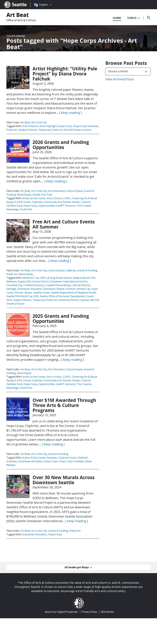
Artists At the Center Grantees (39, 457)
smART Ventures (65, 205)
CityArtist (37, 202)
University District (68, 300)
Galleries (71, 270)
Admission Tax (30, 277)
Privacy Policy (89, 611)
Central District (40, 281)
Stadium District (28, 129)
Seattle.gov (10, 1)
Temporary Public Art (50, 129)
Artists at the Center (34, 198)
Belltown (11, 281)
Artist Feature (30, 126)
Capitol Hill (24, 281)
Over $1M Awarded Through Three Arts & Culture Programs (64, 405)
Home (117, 18)
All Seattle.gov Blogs (77, 567)
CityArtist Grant (67, 457)
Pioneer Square (23, 292)
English (43, 4)
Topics (132, 18)
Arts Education (56, 191)
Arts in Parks (54, 198)
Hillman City (83, 289)
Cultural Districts (80, 285)
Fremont (70, 289)
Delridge (11, 289)
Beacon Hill (88, 277)
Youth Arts (26, 209)
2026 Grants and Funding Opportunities (61, 144)
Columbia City (14, 285)
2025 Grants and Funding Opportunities (61, 318)
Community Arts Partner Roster (62, 202)
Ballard (77, 277)
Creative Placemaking (57, 285)
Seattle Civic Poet (42, 194)
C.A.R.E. (67, 198)
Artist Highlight (48, 126)
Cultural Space (74, 191)
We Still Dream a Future (77, 129)
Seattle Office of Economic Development (63, 296)
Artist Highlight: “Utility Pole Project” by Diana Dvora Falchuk (65, 73)
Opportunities (47, 205)
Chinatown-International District (68, 281)
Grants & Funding (87, 270)
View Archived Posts (119, 79)
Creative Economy (33, 285)
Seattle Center (42, 292)
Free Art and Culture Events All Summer (64, 224)
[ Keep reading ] (70, 113)
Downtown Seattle (53, 289)
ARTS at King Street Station (56, 277)
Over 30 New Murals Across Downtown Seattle (64, 480)
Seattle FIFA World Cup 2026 (22, 296)
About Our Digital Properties (61, 611)
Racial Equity (24, 194)
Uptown (84, 300)
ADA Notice (107, 611)
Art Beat (17, 14)
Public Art (11, 129)
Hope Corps (65, 126)
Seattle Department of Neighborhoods (73, 292)
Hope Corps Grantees (85, 126)
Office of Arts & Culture (21, 20)
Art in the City (39, 122)
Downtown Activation (29, 289)
